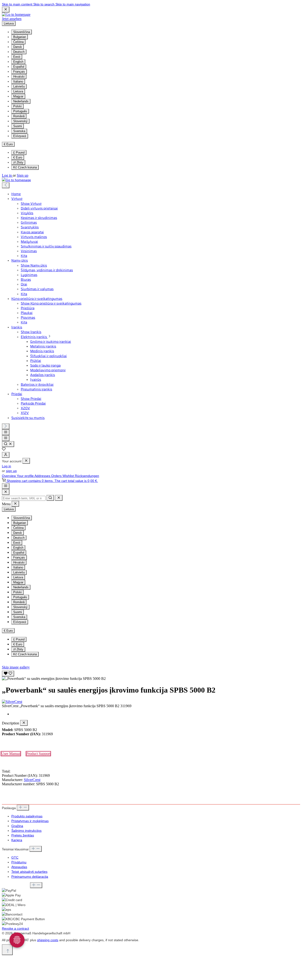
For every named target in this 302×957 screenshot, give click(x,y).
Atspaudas (19, 867)
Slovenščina (21, 32)
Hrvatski (19, 76)
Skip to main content (17, 4)
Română (19, 116)
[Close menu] (26, 461)
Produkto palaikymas (26, 816)
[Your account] (5, 455)
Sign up (22, 175)
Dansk (17, 47)
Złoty (18, 162)
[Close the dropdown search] (59, 498)
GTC (14, 857)
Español (18, 66)
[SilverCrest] (151, 702)
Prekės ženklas (22, 835)
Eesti (16, 57)
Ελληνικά (19, 136)
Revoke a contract (15, 928)
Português (20, 111)
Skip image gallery (16, 667)
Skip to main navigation (72, 4)
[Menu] (5, 432)
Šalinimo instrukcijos (26, 830)
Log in (7, 175)
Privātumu (18, 862)
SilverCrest (32, 780)
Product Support (38, 754)
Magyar (18, 96)
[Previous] (5, 185)
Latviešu (19, 86)
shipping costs (47, 940)
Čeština (18, 42)
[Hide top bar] (5, 10)
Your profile (25, 476)
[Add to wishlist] (8, 674)
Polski (17, 106)
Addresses (42, 476)
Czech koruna (25, 167)
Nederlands (21, 101)
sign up (11, 471)
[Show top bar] (5, 486)
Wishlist (69, 476)
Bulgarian (19, 37)
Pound (19, 152)
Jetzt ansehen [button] (11, 19)
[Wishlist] (4, 449)
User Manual (11, 754)
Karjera (16, 840)
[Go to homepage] (16, 15)
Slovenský (20, 121)
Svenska (19, 131)
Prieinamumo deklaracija (29, 876)
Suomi (17, 126)
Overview (9, 476)
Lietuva (18, 91)
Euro (17, 157)
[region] (151, 675)
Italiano (18, 81)
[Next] (5, 426)
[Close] (5, 492)
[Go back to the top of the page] (7, 949)
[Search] (8, 444)
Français (19, 71)
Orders (57, 476)
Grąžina (17, 826)
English (18, 61)
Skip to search (44, 4)
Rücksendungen (87, 476)
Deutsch (19, 52)
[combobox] (24, 498)
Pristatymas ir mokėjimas (30, 821)
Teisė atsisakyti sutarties (29, 871)
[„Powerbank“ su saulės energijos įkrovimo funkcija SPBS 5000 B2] (54, 679)
